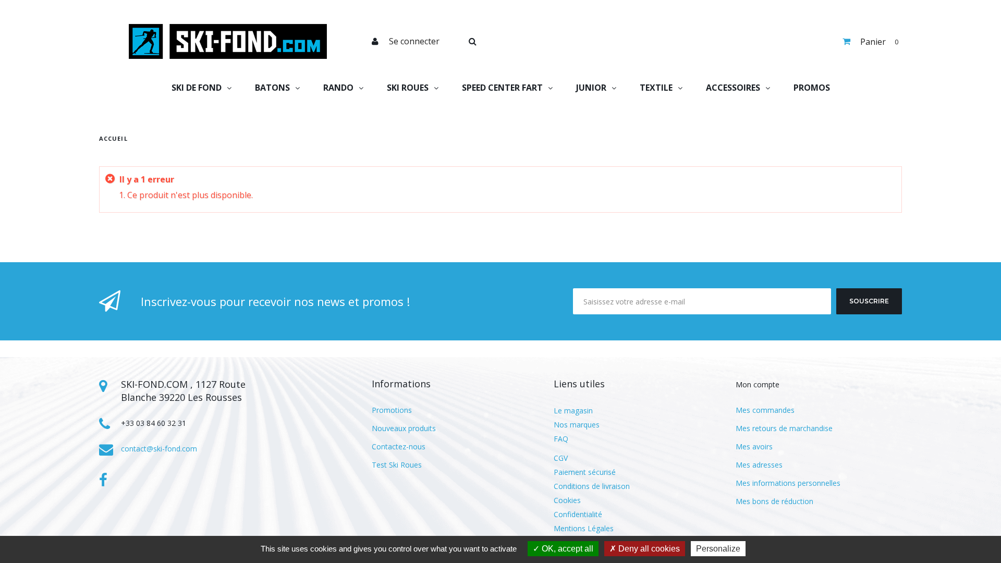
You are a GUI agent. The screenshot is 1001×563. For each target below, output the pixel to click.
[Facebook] (103, 480)
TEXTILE (656, 87)
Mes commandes (765, 410)
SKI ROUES (408, 87)
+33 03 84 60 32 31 (153, 423)
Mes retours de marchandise (784, 428)
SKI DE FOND (197, 87)
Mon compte (757, 384)
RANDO (338, 87)
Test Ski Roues (397, 465)
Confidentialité (578, 514)
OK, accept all (566, 548)
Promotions (392, 410)
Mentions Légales (584, 528)
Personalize (718, 548)
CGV (561, 458)
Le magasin (573, 410)
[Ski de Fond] (228, 41)
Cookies (567, 500)
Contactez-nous (398, 446)
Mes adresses (759, 465)
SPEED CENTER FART (502, 87)
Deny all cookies (648, 548)
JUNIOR (591, 87)
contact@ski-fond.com (159, 449)
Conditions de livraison (592, 486)
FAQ (561, 439)
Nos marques (577, 425)
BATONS (272, 87)
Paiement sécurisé (585, 472)
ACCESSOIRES (733, 87)
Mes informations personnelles (788, 483)
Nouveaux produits (404, 428)
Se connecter (414, 41)
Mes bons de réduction (774, 501)
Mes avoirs (754, 446)
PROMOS (812, 87)
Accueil (113, 138)
